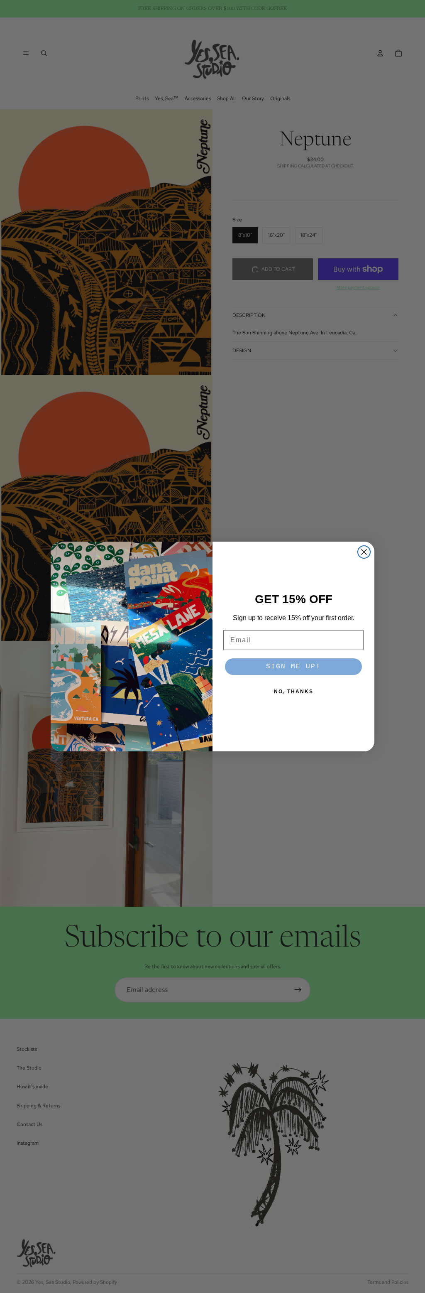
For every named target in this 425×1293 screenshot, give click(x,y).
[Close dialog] (364, 552)
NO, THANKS (293, 691)
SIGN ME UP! (293, 666)
